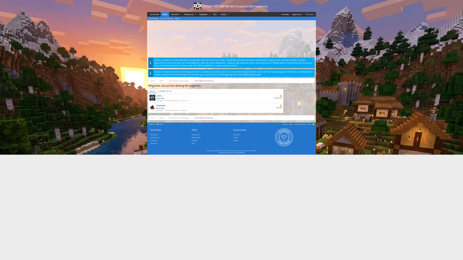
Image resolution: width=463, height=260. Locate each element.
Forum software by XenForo (222, 151)
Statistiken (154, 140)
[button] (180, 14)
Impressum (195, 134)
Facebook (236, 134)
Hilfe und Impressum (300, 124)
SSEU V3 (152, 124)
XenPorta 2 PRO (223, 153)
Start (309, 124)
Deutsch (160, 124)
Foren (165, 14)
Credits (223, 14)
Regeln (177, 18)
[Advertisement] (231, 39)
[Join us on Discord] (285, 90)
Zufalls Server (155, 137)
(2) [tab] (152, 91)
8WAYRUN (242, 153)
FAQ (215, 14)
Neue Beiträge (153, 18)
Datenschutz (196, 137)
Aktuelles (175, 14)
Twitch (235, 140)
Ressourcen (189, 14)
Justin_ (160, 95)
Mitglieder (203, 14)
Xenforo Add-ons (247, 151)
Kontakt (285, 124)
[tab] (164, 91)
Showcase (153, 143)
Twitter (235, 137)
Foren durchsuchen (166, 18)
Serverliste (154, 14)
